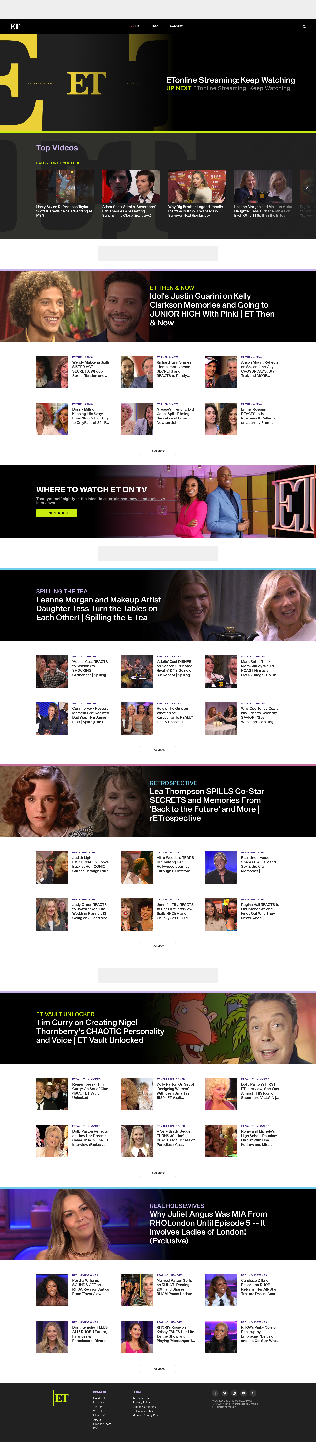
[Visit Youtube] (243, 1393)
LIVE (136, 26)
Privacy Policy (142, 1403)
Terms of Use (141, 1398)
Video (154, 26)
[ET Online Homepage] (15, 26)
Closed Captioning (144, 1407)
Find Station (57, 513)
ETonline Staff (102, 1424)
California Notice (143, 1411)
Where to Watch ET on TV (91, 490)
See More (158, 451)
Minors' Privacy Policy (147, 1415)
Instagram (99, 1403)
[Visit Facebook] (215, 1394)
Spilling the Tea (62, 592)
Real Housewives (177, 1206)
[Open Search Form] (304, 27)
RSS (96, 1428)
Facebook (99, 1398)
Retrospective (173, 783)
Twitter (97, 1407)
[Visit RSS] (253, 1394)
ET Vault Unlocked (65, 1015)
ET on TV (99, 1415)
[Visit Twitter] (224, 1394)
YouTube (98, 1411)
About (97, 1420)
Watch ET (176, 26)
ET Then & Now (172, 288)
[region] (87, 83)
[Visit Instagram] (234, 1394)
